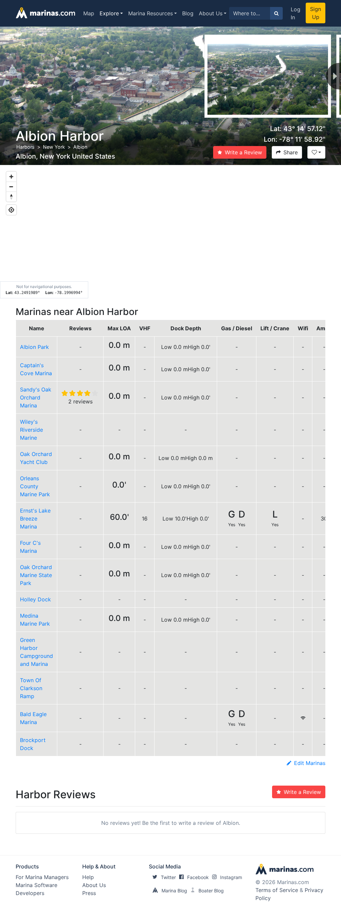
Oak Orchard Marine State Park (36, 575)
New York (54, 147)
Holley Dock (35, 599)
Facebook (198, 877)
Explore (109, 13)
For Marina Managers (42, 877)
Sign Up (315, 13)
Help (88, 877)
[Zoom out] (11, 187)
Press (89, 893)
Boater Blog (211, 890)
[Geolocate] (11, 210)
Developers (30, 893)
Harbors (25, 147)
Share (290, 152)
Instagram (231, 877)
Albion (80, 147)
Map (88, 13)
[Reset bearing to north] (11, 197)
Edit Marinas (309, 763)
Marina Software (36, 885)
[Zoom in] (11, 177)
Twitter (168, 877)
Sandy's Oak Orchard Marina (35, 397)
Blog (187, 13)
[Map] (170, 231)
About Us (210, 13)
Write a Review (243, 152)
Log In (295, 13)
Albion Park (34, 347)
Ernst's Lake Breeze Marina (35, 518)
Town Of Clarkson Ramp (31, 688)
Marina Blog (174, 890)
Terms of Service (276, 890)
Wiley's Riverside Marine (31, 429)
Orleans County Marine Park (35, 486)
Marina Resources (150, 13)
